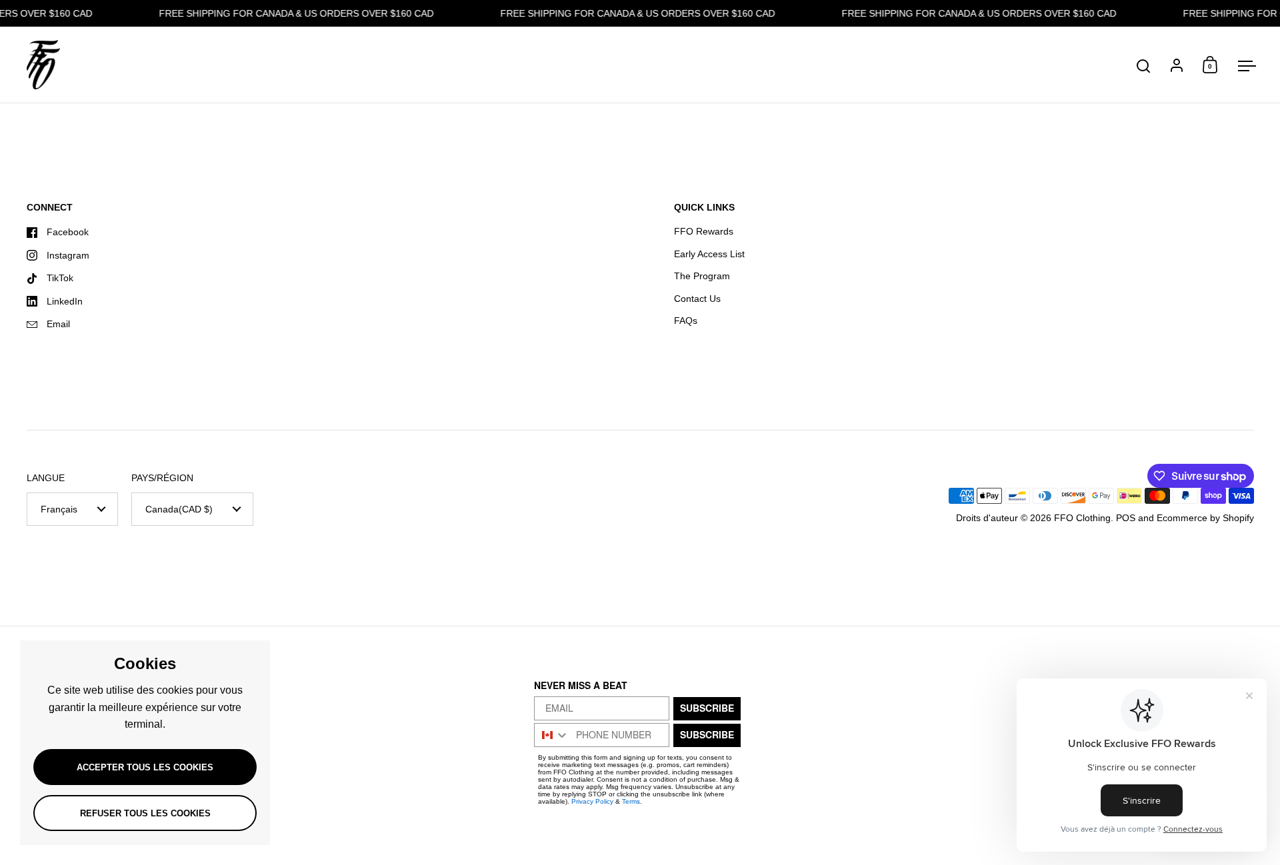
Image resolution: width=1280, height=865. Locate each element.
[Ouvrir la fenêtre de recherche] (1144, 66)
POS (1125, 517)
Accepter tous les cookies (145, 767)
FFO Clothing (1082, 517)
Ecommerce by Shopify (1205, 517)
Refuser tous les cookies (145, 813)
